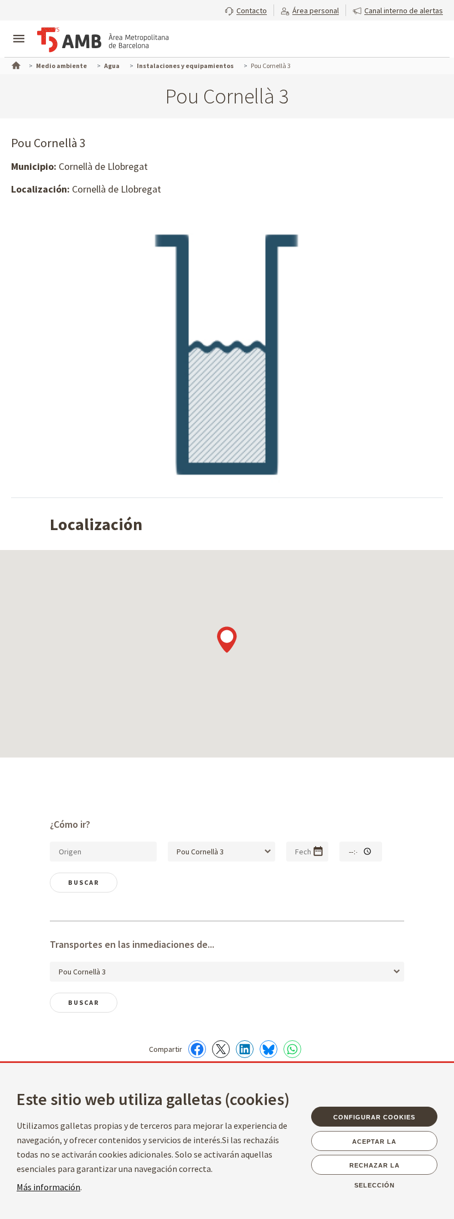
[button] (246, 9)
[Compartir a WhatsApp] (292, 1049)
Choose (318, 851)
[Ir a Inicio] (15, 64)
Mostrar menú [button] (19, 29)
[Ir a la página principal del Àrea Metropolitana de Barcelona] (103, 40)
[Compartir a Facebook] (197, 1049)
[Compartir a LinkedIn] (245, 1049)
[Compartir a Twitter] (221, 1049)
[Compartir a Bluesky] (268, 1049)
